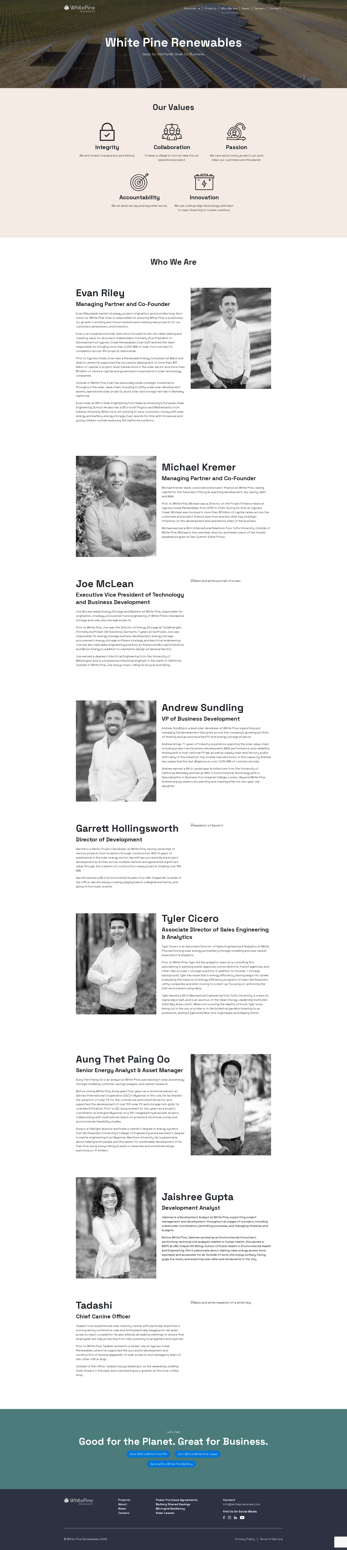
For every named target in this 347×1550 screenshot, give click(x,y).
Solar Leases (165, 1513)
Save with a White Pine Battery (171, 1464)
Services (190, 8)
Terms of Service (271, 1539)
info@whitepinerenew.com (241, 1504)
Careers (259, 8)
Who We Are (229, 8)
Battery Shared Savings (173, 1504)
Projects (211, 8)
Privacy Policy (245, 1539)
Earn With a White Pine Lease (197, 1454)
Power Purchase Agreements (177, 1500)
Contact (275, 8)
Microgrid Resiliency (170, 1508)
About (122, 1504)
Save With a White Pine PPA (148, 1454)
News (245, 8)
